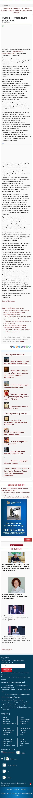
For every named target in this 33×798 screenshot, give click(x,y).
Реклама (23, 789)
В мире (5, 717)
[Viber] (24, 347)
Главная (9, 789)
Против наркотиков (9, 745)
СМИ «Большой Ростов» (10, 697)
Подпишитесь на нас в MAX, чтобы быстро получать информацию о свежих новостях (16, 11)
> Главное (5, 5)
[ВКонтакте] (14, 347)
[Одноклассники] (17, 347)
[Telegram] (29, 347)
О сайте (16, 789)
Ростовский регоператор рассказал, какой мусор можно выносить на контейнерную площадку (16, 312)
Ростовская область (9, 723)
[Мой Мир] (19, 347)
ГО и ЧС (5, 743)
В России (6, 719)
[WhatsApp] (27, 347)
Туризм (5, 734)
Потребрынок (7, 732)
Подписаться (7, 669)
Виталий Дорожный (8, 301)
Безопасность (7, 741)
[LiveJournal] (22, 347)
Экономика (6, 728)
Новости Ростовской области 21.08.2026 (16, 497)
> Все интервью (6, 650)
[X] (11, 347)
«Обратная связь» (24, 694)
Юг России (6, 721)
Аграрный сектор (8, 730)
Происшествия (7, 739)
